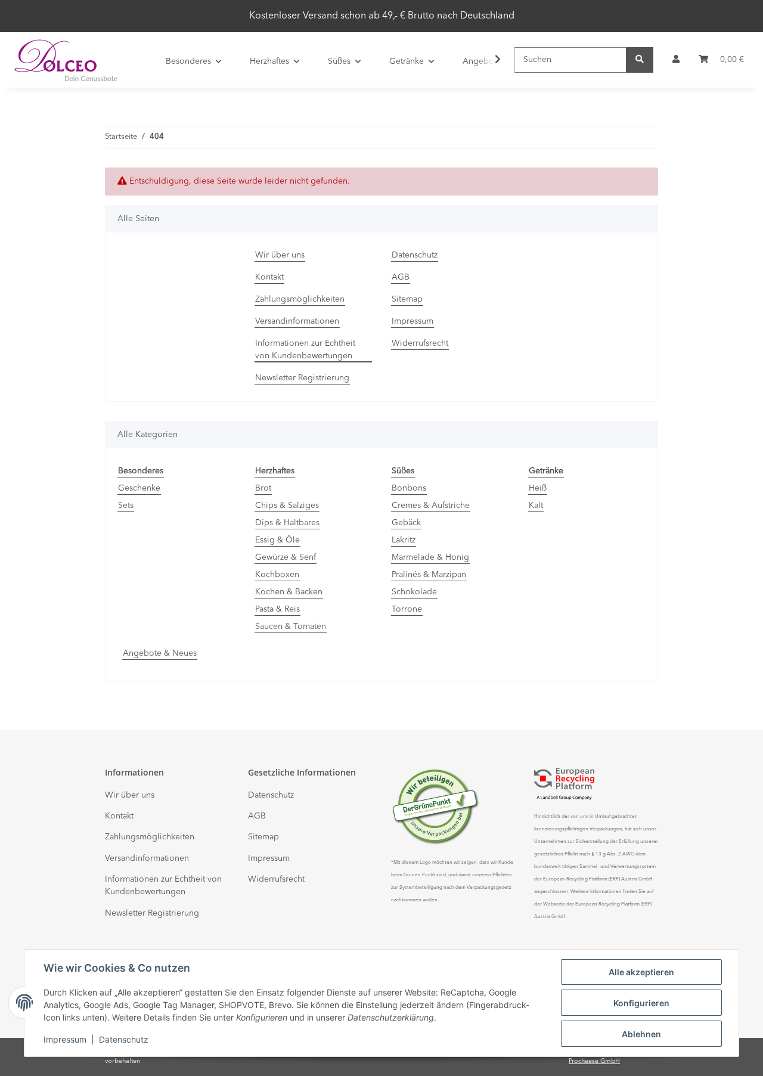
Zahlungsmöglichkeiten (300, 299)
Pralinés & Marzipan (429, 574)
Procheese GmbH (594, 1061)
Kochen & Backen (288, 592)
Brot (263, 488)
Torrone (407, 609)
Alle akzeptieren (641, 972)
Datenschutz (123, 1039)
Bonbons (409, 488)
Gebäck (406, 523)
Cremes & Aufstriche (431, 505)
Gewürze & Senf (285, 557)
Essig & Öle (277, 540)
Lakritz (403, 540)
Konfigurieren (641, 1003)
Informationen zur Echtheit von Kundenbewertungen (305, 349)
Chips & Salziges (287, 505)
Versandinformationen (297, 321)
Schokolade (414, 592)
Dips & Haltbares (287, 523)
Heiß (538, 488)
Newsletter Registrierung (302, 378)
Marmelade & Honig (430, 557)
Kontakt (269, 277)
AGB (401, 277)
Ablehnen (641, 1034)
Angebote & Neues (160, 653)
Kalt (536, 505)
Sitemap (407, 299)
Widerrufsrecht (420, 343)
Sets (126, 505)
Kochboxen (277, 574)
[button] (676, 59)
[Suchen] (639, 60)
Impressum (65, 1039)
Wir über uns (280, 255)
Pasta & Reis (277, 609)
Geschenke (139, 488)
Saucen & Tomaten (290, 626)
